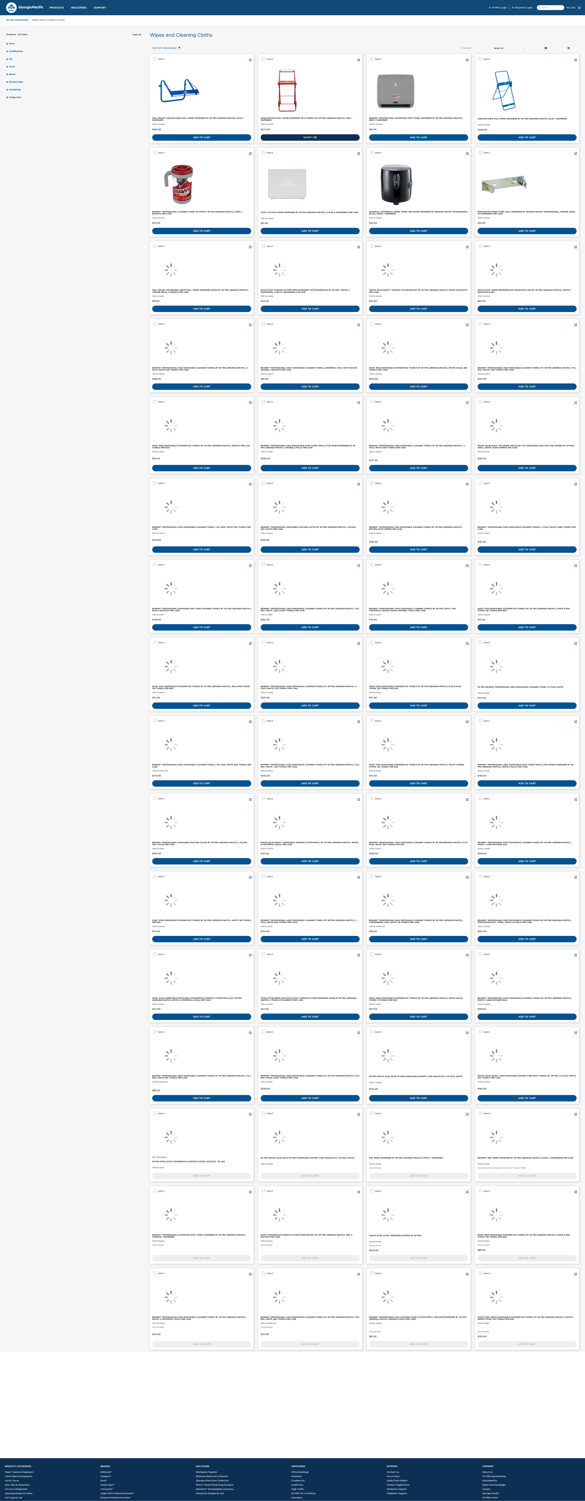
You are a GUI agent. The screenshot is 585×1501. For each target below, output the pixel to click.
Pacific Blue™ (107, 1485)
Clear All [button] (137, 35)
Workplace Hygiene (206, 1472)
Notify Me (310, 137)
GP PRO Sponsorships (494, 1476)
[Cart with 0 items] (579, 8)
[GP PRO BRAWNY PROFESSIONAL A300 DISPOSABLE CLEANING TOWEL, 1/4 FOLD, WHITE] (527, 666)
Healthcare (297, 1485)
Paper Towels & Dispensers (19, 1472)
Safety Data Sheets (397, 1480)
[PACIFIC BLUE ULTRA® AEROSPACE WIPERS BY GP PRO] (418, 1215)
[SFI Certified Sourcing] (370, 456)
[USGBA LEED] (382, 1327)
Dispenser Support (397, 1493)
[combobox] (165, 48)
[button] (65, 7)
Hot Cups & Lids (13, 1497)
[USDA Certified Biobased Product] (486, 1327)
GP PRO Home (490, 1497)
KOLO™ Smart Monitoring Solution (214, 1485)
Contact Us (393, 1472)
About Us (487, 1472)
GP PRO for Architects (303, 1493)
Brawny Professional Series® (115, 1497)
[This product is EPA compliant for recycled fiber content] (374, 537)
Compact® (105, 1476)
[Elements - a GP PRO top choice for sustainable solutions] (370, 1327)
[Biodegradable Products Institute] (482, 1327)
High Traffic (297, 1489)
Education (296, 1497)
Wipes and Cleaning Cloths (48, 20)
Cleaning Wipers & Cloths (19, 1493)
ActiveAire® (106, 1489)
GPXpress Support (397, 1489)
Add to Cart (202, 137)
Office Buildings (299, 1472)
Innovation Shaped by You (210, 1493)
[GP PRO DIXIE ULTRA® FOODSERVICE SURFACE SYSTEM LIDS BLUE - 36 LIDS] (201, 1137)
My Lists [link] (571, 7)
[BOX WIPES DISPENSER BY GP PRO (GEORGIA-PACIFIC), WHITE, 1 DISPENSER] (418, 1137)
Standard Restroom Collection (212, 1480)
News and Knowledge (494, 1485)
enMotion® (106, 1472)
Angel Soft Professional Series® (117, 1493)
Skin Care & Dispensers (17, 1485)
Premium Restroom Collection (212, 1476)
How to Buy (393, 1476)
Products (57, 7)
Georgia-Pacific (490, 1493)
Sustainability (489, 1480)
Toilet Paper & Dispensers (18, 1476)
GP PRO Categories (17, 20)
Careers (486, 1489)
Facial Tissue (12, 1480)
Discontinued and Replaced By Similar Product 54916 (502, 1168)
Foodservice (298, 1480)
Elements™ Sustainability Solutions (215, 1489)
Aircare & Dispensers (16, 1489)
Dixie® (103, 1480)
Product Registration (398, 1485)
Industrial (296, 1476)
